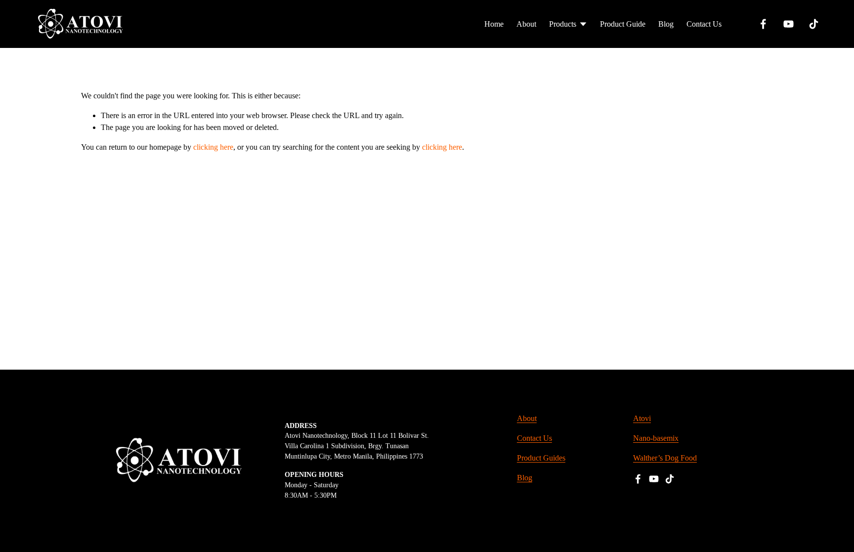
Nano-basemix (656, 438)
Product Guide (622, 24)
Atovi (642, 418)
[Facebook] (763, 24)
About (526, 24)
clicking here (213, 147)
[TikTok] (814, 24)
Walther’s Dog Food (665, 458)
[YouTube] (788, 24)
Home (494, 24)
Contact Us (704, 24)
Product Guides (541, 458)
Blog (666, 24)
